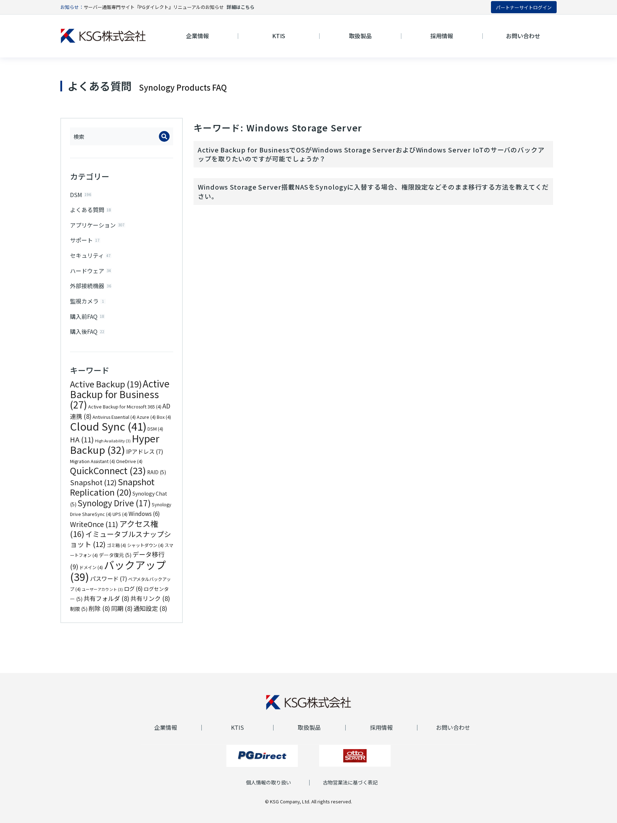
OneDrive (129, 461)
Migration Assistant (92, 461)
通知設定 (150, 608)
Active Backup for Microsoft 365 (124, 406)
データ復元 (115, 554)
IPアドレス (144, 451)
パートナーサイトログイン (524, 7)
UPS (119, 514)
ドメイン (91, 567)
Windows (144, 513)
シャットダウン (145, 545)
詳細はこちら (241, 7)
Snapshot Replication (112, 486)
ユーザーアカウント (102, 589)
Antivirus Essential (114, 417)
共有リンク (150, 598)
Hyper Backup (114, 444)
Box (164, 417)
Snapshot (93, 482)
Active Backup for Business (120, 394)
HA (82, 439)
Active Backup (106, 384)
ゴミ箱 (116, 545)
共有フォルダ (106, 598)
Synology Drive (114, 503)
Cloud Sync (108, 425)
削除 (99, 608)
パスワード (108, 578)
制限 (78, 608)
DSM (155, 429)
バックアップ (118, 570)
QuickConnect (108, 470)
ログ (133, 588)
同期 (121, 608)
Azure (146, 417)
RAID (156, 472)
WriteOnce (94, 524)
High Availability (113, 440)
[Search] (164, 136)
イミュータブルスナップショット (120, 539)
